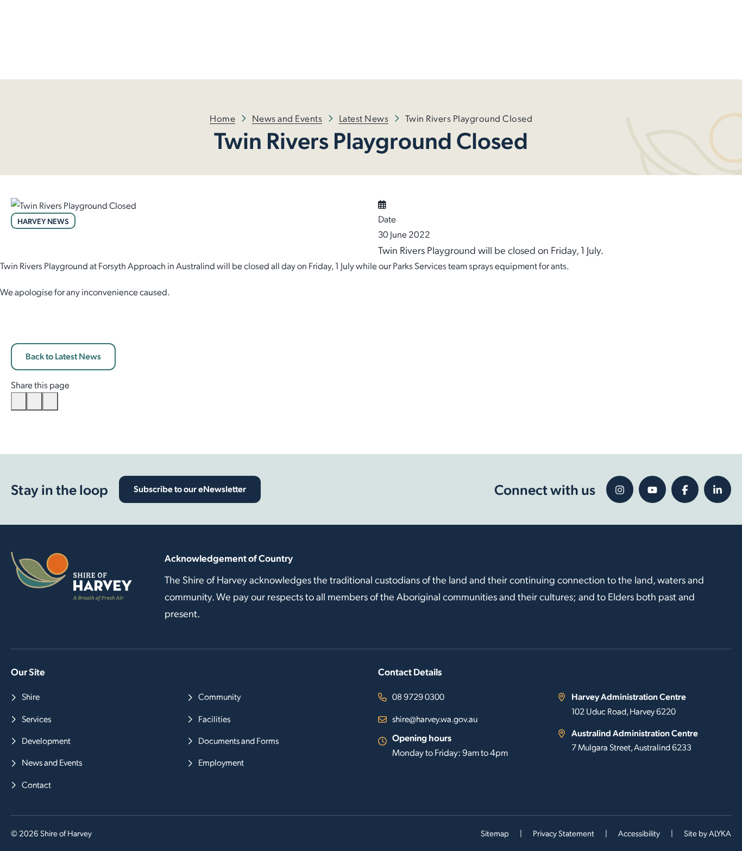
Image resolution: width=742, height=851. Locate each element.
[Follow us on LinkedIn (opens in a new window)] (717, 489)
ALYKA (720, 833)
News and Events (287, 118)
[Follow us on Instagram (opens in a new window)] (619, 489)
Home (222, 118)
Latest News (364, 118)
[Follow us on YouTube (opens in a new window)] (652, 489)
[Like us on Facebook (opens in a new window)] (685, 489)
